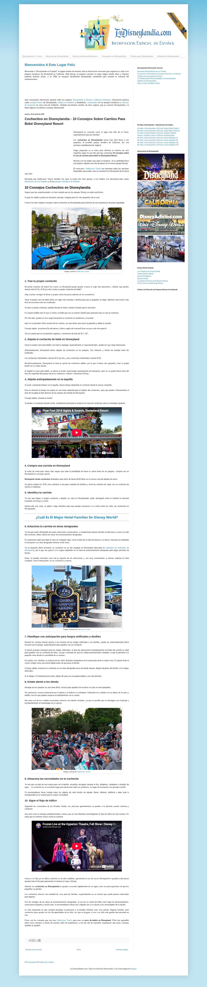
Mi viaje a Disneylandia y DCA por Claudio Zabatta (156, 133)
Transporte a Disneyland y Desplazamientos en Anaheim (159, 74)
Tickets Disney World (145, 274)
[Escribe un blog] (33, 940)
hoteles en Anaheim (66, 102)
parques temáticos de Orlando (67, 181)
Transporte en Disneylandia (114, 56)
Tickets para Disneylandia (141, 56)
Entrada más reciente (33, 950)
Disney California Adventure (85, 56)
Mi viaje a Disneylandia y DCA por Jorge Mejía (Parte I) (158, 128)
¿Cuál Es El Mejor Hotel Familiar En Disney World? (77, 517)
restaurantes (92, 102)
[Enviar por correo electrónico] (30, 940)
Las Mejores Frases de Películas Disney (152, 281)
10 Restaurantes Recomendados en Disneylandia (156, 78)
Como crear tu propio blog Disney (150, 283)
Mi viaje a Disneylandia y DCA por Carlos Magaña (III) (157, 143)
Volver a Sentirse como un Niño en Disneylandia (155, 135)
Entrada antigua (122, 950)
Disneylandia (78, 100)
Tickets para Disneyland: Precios (149, 76)
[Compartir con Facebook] (39, 940)
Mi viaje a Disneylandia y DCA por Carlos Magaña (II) (157, 140)
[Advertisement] (103, 7)
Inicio (79, 950)
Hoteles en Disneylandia (146, 81)
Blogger (133, 969)
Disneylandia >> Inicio (32, 56)
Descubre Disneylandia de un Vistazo (151, 71)
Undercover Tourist (93, 169)
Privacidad (31, 962)
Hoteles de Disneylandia (168, 56)
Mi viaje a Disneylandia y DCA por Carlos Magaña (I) (157, 138)
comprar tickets (36, 102)
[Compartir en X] (36, 940)
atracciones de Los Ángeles (36, 181)
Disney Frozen (142, 279)
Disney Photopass (144, 276)
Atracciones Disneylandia (57, 56)
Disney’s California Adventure (98, 100)
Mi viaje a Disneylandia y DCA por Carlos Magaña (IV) (158, 145)
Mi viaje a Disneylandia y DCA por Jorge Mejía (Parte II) (158, 131)
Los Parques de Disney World (148, 271)
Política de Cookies (46, 962)
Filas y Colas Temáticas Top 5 (148, 83)
